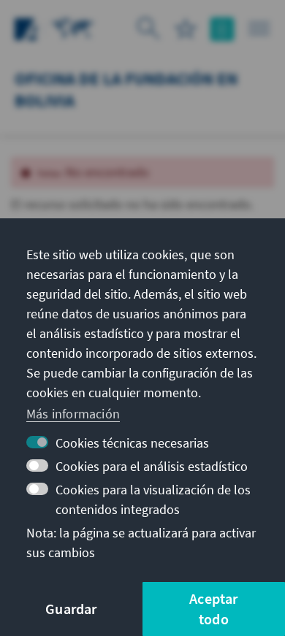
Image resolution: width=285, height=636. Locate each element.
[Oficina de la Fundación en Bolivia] (73, 27)
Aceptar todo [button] (213, 608)
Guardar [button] (70, 608)
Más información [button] (73, 413)
